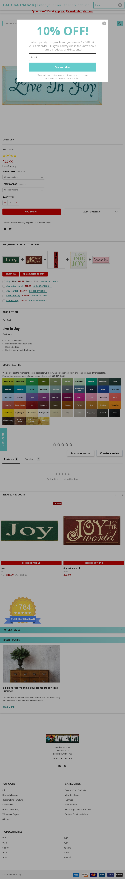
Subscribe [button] (62, 67)
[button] (104, 23)
